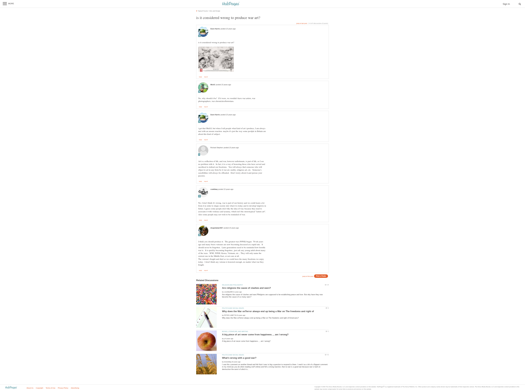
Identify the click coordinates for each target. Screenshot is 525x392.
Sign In (506, 4)
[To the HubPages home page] (11, 387)
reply (200, 77)
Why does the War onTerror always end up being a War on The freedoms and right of (268, 311)
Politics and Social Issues (233, 308)
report (206, 77)
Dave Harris (215, 29)
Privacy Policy (63, 388)
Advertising (75, 388)
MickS (212, 85)
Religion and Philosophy (232, 285)
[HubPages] (231, 4)
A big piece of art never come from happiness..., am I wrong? (255, 334)
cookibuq (214, 189)
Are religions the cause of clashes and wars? (246, 288)
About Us (30, 388)
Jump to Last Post (301, 23)
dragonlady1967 (216, 228)
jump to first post (307, 276)
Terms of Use (50, 388)
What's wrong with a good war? (239, 358)
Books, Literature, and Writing (235, 331)
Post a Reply (321, 276)
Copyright (39, 388)
